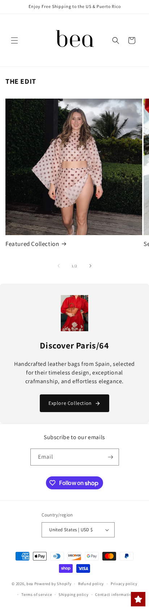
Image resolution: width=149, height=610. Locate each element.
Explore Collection (70, 403)
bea (29, 583)
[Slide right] (90, 266)
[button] (14, 40)
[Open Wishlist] (138, 599)
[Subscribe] (111, 457)
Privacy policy (124, 583)
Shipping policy (74, 594)
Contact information (114, 594)
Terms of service (36, 594)
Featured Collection (32, 244)
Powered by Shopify (53, 583)
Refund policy (91, 583)
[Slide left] (59, 266)
